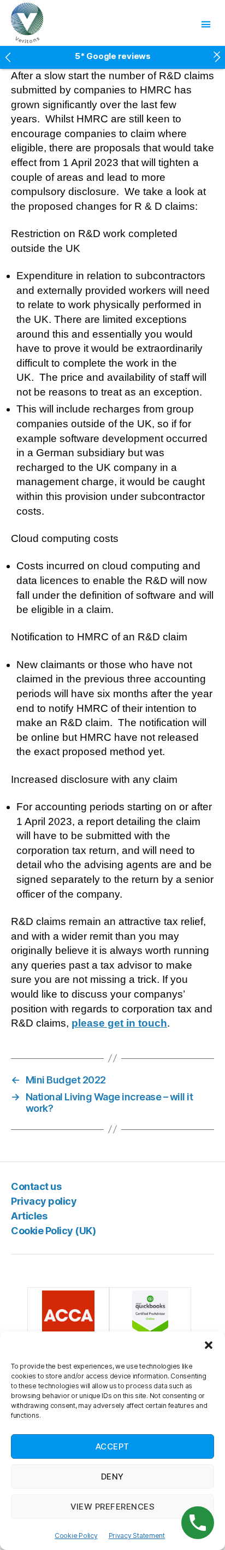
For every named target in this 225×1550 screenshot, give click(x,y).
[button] (208, 1345)
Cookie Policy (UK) (53, 1230)
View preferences (112, 1506)
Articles (29, 1216)
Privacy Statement (137, 1535)
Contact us (36, 1186)
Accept (112, 1446)
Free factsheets (113, 60)
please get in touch (119, 1023)
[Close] (216, 54)
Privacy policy (43, 1201)
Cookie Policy (76, 1535)
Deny (112, 1476)
